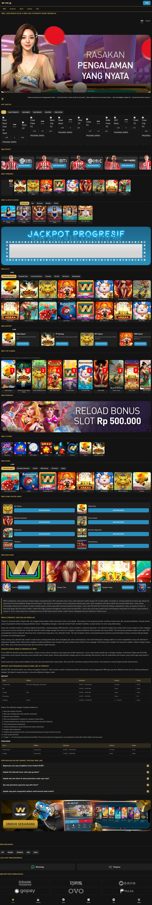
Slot (37, 9)
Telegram (116, 867)
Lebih (12, 272)
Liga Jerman (58, 112)
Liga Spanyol (37, 112)
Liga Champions (13, 112)
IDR (142, 21)
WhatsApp (40, 867)
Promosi (13, 9)
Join (146, 3)
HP (3, 852)
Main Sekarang (24, 587)
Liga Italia (48, 112)
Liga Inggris (26, 112)
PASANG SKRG (9, 142)
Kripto (148, 21)
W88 (4, 9)
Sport (21, 9)
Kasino (29, 9)
